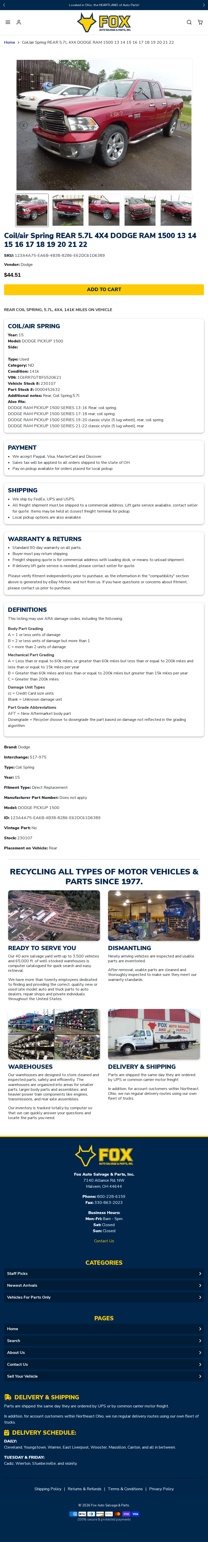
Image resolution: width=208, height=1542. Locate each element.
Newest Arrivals (22, 1285)
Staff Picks (17, 1273)
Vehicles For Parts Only (28, 1297)
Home (9, 42)
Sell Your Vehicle (22, 1376)
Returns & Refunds (84, 1489)
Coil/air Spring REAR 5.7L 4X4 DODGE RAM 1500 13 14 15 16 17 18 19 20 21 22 (98, 42)
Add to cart (104, 289)
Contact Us (104, 1241)
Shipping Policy (47, 1489)
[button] (8, 22)
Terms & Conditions (125, 1489)
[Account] (18, 22)
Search (13, 1341)
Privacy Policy (161, 1489)
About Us (16, 1352)
